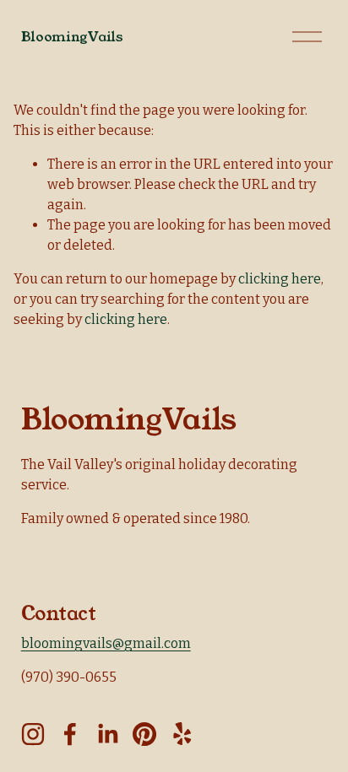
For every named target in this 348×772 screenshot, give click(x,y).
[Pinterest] (144, 734)
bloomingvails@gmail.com (106, 643)
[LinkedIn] (107, 734)
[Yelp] (181, 734)
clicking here (279, 279)
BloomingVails (72, 36)
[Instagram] (33, 734)
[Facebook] (70, 734)
